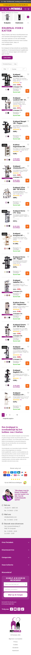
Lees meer (7, 57)
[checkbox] (7, 64)
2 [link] (6, 415)
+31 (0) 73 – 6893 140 (11, 508)
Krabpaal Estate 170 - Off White (19, 326)
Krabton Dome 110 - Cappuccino (19, 303)
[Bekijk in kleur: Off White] (6, 89)
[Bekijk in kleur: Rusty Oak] (5, 248)
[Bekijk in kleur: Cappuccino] (5, 160)
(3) (20, 173)
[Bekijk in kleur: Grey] (7, 181)
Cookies (15, 644)
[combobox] (15, 584)
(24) (21, 195)
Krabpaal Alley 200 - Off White (19, 188)
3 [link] (9, 415)
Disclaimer (15, 647)
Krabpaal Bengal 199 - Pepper (19, 122)
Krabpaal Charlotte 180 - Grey (18, 348)
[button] (3, 9)
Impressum (15, 650)
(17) (21, 309)
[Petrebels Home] (15, 624)
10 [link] (17, 415)
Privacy (16, 642)
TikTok (22, 609)
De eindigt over (15, 4)
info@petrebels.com (10, 517)
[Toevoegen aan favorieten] (28, 74)
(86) (21, 82)
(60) (21, 106)
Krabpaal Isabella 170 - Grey (18, 282)
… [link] (13, 415)
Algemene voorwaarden (15, 639)
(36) (21, 399)
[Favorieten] (25, 9)
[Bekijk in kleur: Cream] (5, 181)
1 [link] (3, 415)
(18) (21, 151)
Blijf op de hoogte (15, 595)
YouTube (15, 609)
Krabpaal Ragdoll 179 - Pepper (18, 372)
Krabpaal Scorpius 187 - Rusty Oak (18, 235)
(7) (20, 241)
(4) (20, 129)
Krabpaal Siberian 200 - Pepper (18, 76)
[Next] (28, 17)
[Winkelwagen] (28, 9)
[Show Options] (26, 584)
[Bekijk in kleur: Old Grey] (7, 248)
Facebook (11, 609)
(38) (21, 355)
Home (3, 12)
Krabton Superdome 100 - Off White (19, 146)
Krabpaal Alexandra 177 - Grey (19, 168)
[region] (15, 20)
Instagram (18, 609)
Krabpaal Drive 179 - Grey (19, 212)
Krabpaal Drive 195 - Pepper (19, 258)
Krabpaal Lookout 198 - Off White (19, 100)
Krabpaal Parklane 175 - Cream (18, 395)
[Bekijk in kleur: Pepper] (8, 89)
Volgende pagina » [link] (8, 418)
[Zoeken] (6, 9)
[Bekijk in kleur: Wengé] (9, 248)
